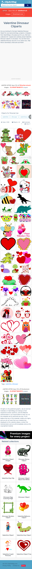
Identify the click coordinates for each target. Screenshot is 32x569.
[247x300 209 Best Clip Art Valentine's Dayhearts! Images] (4, 161)
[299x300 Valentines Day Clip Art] (7, 339)
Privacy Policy (7, 565)
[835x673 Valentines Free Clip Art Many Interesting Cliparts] (22, 363)
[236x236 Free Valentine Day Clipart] (23, 230)
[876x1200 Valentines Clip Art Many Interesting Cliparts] (26, 327)
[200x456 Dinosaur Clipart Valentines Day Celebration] (16, 218)
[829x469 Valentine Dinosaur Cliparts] (10, 302)
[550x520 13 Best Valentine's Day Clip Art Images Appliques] (23, 136)
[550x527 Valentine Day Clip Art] (24, 280)
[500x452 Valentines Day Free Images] (23, 258)
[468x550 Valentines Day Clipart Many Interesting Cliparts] (7, 363)
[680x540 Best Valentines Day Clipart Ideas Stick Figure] (25, 161)
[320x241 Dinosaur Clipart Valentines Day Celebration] (25, 218)
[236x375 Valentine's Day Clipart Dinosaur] (15, 269)
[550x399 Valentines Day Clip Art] (22, 339)
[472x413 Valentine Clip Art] (25, 269)
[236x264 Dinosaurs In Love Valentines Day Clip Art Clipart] (8, 230)
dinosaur (14, 117)
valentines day (25, 117)
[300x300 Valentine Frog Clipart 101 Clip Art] (26, 302)
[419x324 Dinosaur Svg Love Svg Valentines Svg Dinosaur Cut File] (7, 210)
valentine (5, 117)
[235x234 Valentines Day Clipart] (25, 351)
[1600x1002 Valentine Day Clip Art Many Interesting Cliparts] (10, 291)
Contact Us (16, 565)
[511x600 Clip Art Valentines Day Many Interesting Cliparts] (24, 186)
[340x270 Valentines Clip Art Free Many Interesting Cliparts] (22, 313)
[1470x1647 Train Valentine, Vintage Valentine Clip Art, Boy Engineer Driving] (7, 377)
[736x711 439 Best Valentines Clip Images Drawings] (14, 161)
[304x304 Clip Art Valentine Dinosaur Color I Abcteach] (24, 172)
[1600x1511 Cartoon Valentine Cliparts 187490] (8, 172)
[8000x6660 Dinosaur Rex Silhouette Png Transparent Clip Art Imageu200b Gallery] (24, 199)
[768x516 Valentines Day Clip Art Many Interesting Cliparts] (9, 351)
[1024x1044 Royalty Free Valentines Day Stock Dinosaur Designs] (7, 258)
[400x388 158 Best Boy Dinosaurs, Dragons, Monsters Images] (24, 150)
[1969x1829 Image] (8, 245)
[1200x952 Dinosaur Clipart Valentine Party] (7, 218)
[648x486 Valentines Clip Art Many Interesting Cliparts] (10, 327)
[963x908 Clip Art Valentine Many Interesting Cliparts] (9, 186)
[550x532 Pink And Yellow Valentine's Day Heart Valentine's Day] (24, 244)
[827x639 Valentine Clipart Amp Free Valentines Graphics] (9, 280)
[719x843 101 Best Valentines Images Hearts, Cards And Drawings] (7, 136)
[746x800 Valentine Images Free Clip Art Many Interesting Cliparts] (7, 313)
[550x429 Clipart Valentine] (8, 199)
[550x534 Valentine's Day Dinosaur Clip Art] (6, 269)
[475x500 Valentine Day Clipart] (25, 291)
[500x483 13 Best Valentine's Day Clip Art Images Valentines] (8, 150)
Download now (18, 14)
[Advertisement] (16, 61)
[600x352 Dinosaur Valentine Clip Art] (22, 210)
